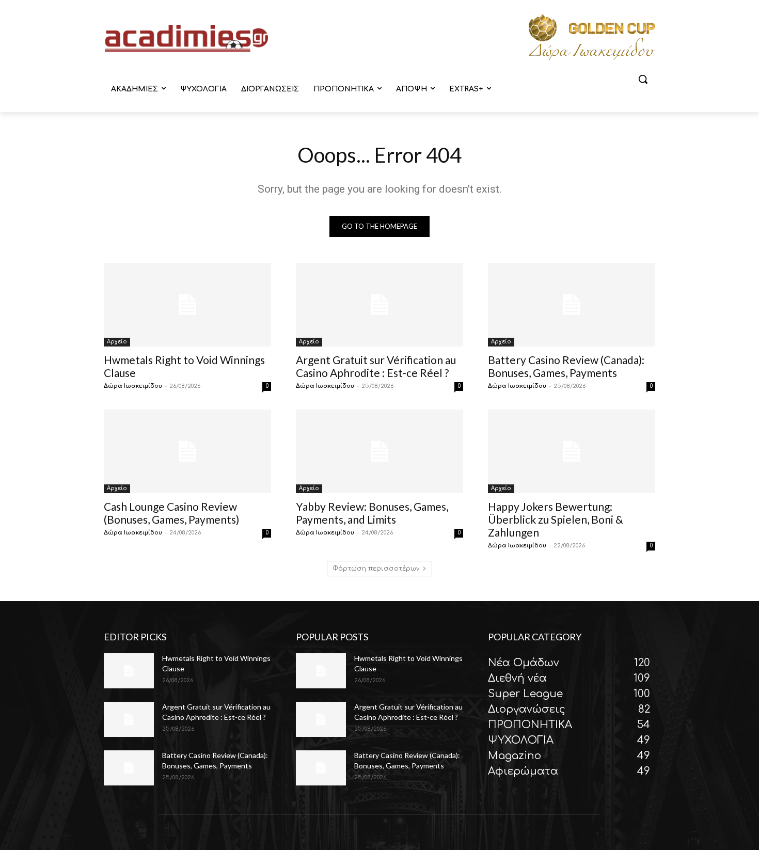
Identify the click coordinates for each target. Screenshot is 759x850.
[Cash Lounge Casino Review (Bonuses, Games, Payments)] (187, 451)
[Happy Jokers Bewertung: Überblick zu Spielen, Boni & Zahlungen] (571, 451)
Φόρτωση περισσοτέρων (376, 568)
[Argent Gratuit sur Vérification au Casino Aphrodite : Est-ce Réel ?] (379, 305)
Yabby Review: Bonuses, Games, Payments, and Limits (372, 513)
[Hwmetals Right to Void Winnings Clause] (187, 305)
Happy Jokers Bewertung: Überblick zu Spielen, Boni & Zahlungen (555, 519)
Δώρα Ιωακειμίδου (133, 386)
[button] (642, 79)
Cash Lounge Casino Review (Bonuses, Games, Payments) (171, 513)
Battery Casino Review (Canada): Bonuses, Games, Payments (566, 366)
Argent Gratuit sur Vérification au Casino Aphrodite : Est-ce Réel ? (376, 366)
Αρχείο (117, 341)
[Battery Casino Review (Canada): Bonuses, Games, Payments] (571, 305)
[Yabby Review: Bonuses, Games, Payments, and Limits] (379, 451)
